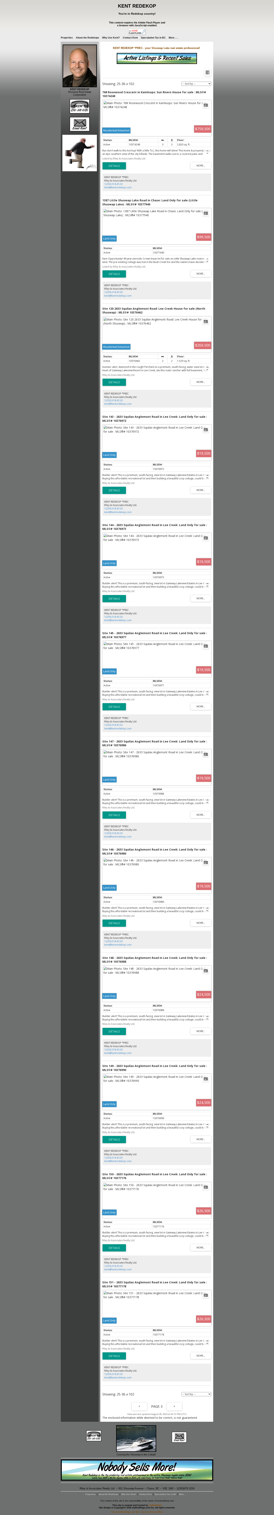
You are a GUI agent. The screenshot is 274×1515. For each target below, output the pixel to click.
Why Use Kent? (111, 37)
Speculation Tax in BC (153, 37)
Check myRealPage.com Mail (125, 1512)
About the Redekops (87, 37)
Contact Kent (130, 37)
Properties (67, 37)
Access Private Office (152, 1512)
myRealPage (155, 1505)
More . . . (173, 37)
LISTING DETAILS (114, 165)
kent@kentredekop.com (118, 187)
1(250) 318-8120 (113, 184)
